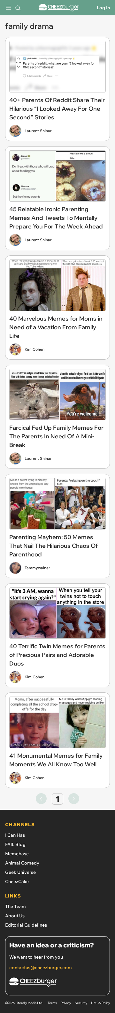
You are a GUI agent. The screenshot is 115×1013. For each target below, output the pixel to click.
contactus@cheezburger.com (40, 967)
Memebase (17, 854)
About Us (15, 916)
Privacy (66, 1003)
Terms (52, 1003)
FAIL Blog (15, 844)
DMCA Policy (100, 1003)
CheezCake (17, 881)
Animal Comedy (22, 863)
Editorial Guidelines (26, 925)
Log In (103, 8)
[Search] (18, 7)
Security (81, 1003)
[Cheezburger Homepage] (59, 7)
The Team (15, 906)
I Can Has (15, 835)
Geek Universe (20, 872)
